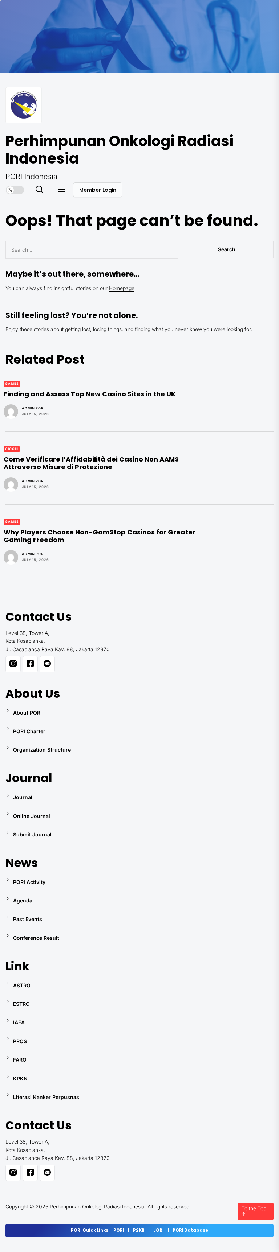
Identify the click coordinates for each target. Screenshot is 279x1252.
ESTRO (21, 1004)
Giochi (12, 449)
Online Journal (31, 816)
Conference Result (36, 938)
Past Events (27, 919)
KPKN (20, 1078)
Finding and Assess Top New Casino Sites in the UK (89, 393)
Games (12, 383)
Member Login (97, 190)
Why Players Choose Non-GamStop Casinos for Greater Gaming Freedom (99, 536)
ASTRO (22, 985)
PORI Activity (29, 882)
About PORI (27, 713)
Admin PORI (33, 408)
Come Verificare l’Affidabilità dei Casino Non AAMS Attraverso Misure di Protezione (91, 463)
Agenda (22, 900)
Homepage (121, 288)
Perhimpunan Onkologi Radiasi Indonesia (119, 149)
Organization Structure (42, 750)
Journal (22, 797)
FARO (20, 1060)
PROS (20, 1041)
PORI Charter (29, 731)
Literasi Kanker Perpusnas (46, 1097)
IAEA (19, 1022)
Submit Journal (32, 834)
